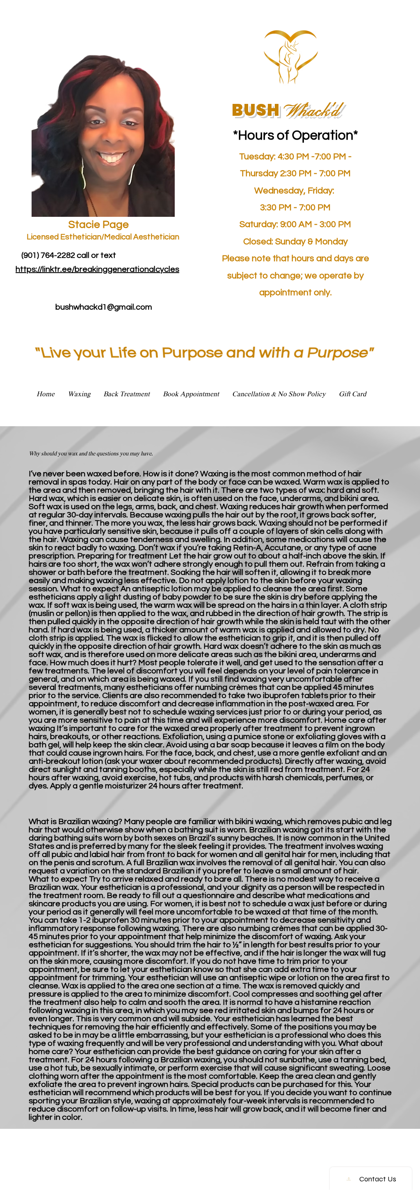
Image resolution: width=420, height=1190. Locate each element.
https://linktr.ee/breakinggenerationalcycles (97, 269)
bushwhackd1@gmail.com (103, 307)
